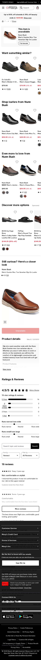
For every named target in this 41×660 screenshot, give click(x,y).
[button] (8, 21)
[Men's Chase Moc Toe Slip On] (28, 170)
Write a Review (34, 390)
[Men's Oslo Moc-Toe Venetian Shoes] (28, 118)
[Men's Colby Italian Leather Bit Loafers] (9, 219)
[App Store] (8, 616)
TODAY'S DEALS (7, 2)
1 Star (4, 416)
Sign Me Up (20, 563)
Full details (24, 43)
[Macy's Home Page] (11, 7)
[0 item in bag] (37, 7)
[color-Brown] (3, 192)
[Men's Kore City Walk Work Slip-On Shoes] (10, 118)
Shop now (27, 18)
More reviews (20, 509)
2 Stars (4, 412)
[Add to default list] (17, 58)
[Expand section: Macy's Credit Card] (20, 534)
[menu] (3, 7)
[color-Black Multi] (21, 196)
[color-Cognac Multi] (25, 196)
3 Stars (4, 407)
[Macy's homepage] (3, 21)
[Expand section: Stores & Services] (20, 540)
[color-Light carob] (39, 93)
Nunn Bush (22, 35)
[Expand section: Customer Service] (20, 528)
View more (7, 369)
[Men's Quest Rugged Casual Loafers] (28, 66)
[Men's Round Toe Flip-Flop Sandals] (25, 219)
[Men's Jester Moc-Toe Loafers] (10, 170)
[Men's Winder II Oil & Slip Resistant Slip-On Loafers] (10, 66)
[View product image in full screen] (5, 322)
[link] (10, 84)
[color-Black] (39, 144)
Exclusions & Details (16, 588)
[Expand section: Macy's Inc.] (20, 546)
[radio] (3, 192)
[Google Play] (26, 616)
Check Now (27, 588)
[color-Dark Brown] (7, 249)
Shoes (14, 21)
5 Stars (4, 399)
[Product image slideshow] (20, 302)
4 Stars (5, 404)
